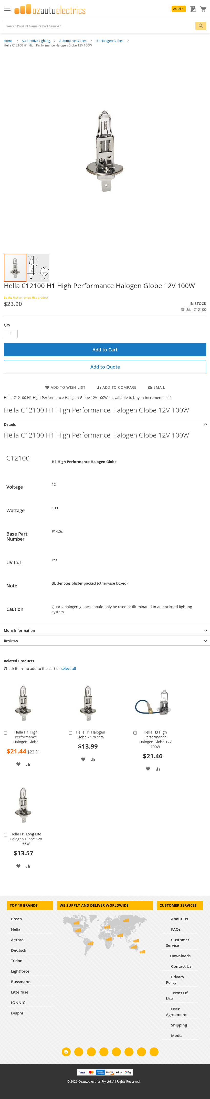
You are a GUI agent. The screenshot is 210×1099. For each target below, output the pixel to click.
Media (176, 1035)
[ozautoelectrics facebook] (78, 1052)
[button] (179, 9)
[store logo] (50, 9)
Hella (15, 929)
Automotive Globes (73, 41)
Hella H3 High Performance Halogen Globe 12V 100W (155, 739)
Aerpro (17, 939)
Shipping (178, 1025)
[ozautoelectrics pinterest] (116, 1052)
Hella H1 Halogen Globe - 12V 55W (90, 734)
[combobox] (105, 26)
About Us (179, 918)
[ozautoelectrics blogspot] (66, 1051)
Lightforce (20, 971)
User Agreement (176, 1011)
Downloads (180, 956)
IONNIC (18, 1002)
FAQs (175, 929)
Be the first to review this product (26, 297)
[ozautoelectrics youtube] (141, 1052)
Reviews (11, 640)
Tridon (17, 960)
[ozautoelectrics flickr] (128, 1052)
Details (10, 424)
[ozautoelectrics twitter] (103, 1052)
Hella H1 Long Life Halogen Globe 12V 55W (26, 839)
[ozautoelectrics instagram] (91, 1052)
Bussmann (21, 981)
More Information (19, 630)
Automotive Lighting (36, 41)
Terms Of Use (176, 995)
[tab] (105, 424)
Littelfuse (19, 992)
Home (8, 41)
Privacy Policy (175, 979)
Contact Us (180, 966)
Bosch (16, 918)
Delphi (17, 1013)
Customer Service (177, 942)
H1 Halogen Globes (110, 41)
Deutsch (18, 950)
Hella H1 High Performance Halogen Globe (25, 737)
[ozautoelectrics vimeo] (154, 1052)
